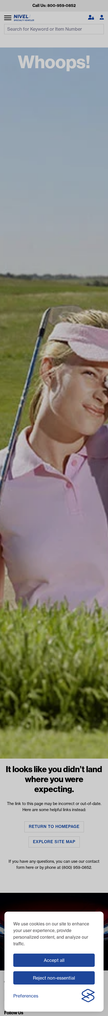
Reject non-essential (54, 978)
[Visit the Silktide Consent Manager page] (88, 995)
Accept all (54, 960)
